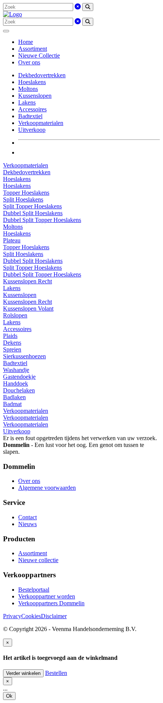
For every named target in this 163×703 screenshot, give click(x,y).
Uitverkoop (31, 130)
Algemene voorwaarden (47, 487)
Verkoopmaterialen (40, 123)
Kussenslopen (35, 95)
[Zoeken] (87, 7)
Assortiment (32, 48)
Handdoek (15, 383)
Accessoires (32, 109)
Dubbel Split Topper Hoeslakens (42, 220)
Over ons (29, 62)
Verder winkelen (23, 673)
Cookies (31, 616)
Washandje (16, 370)
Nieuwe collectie (38, 560)
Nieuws (27, 524)
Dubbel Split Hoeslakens (33, 213)
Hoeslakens (32, 82)
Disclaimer (54, 616)
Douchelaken (19, 390)
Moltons (28, 89)
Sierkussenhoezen (24, 356)
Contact (27, 517)
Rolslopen (15, 315)
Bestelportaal (33, 589)
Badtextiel (30, 116)
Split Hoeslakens (23, 199)
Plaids (10, 336)
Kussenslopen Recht (27, 281)
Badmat (12, 404)
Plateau (11, 240)
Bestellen (56, 673)
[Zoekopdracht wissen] (78, 6)
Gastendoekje (19, 376)
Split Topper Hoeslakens (32, 206)
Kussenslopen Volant (28, 308)
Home (25, 42)
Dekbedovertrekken (42, 75)
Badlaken (14, 397)
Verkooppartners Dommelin (51, 603)
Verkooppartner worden (46, 596)
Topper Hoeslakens (26, 192)
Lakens (27, 102)
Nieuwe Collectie (39, 55)
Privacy (12, 616)
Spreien (12, 349)
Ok (9, 696)
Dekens (12, 342)
